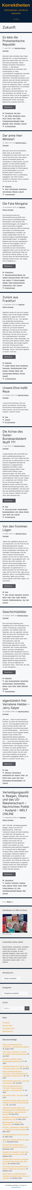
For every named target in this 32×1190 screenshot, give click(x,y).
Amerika (7, 883)
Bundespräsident (8, 512)
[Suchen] (27, 1008)
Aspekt (7, 366)
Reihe (17, 371)
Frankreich (15, 883)
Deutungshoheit (14, 681)
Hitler (23, 775)
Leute (14, 778)
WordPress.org (8, 1031)
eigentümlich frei (8, 775)
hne (4, 280)
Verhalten (17, 124)
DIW (22, 277)
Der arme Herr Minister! (12, 137)
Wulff (8, 514)
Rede (22, 121)
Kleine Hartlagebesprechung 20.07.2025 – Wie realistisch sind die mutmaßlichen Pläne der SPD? (15, 1074)
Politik (25, 886)
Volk (21, 371)
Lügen (18, 597)
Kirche (9, 118)
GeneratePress (16, 1187)
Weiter (10, 902)
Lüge (13, 597)
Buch (18, 366)
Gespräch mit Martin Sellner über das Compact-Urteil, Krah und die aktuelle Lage (16, 1103)
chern (7, 189)
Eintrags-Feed (7, 1025)
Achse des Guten (11, 509)
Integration (18, 595)
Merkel (26, 512)
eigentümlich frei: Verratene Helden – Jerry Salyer (16, 704)
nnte (14, 118)
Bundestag (16, 116)
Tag (23, 600)
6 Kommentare (10, 288)
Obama (9, 886)
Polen (14, 686)
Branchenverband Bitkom (13, 275)
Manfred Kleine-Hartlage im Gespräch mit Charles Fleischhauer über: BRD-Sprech (16, 1161)
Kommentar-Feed (8, 1028)
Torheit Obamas (8, 888)
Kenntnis (26, 595)
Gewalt (11, 595)
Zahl (14, 285)
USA (18, 888)
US (15, 888)
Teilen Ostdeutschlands (16, 283)
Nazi (18, 778)
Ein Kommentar (10, 422)
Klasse (5, 686)
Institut (8, 280)
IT (12, 280)
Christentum (9, 113)
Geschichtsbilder (14, 612)
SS (24, 780)
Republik (5, 124)
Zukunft (24, 124)
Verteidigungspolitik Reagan (12, 891)
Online (15, 886)
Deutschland (16, 773)
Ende (24, 368)
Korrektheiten (16, 5)
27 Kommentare (10, 126)
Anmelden (6, 1022)
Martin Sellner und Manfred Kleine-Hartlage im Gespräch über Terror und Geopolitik (16, 1176)
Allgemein (8, 186)
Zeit (12, 514)
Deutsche (8, 773)
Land (9, 686)
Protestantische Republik (11, 121)
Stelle (19, 686)
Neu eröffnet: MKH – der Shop (13, 1095)
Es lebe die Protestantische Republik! (14, 40)
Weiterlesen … (9, 107)
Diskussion (6, 368)
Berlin (10, 116)
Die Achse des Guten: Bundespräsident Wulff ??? (14, 437)
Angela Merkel (22, 509)
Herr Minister (7, 192)
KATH (4, 118)
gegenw (17, 775)
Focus (23, 116)
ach (6, 116)
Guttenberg (23, 189)
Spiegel (5, 283)
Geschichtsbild (8, 684)
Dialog (21, 512)
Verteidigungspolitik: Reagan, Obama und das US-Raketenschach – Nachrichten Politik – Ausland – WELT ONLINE (16, 803)
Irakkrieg (22, 883)
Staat (11, 124)
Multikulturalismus (15, 600)
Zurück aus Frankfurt (10, 299)
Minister (15, 192)
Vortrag (22, 373)
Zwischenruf (9, 272)
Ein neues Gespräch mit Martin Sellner (16, 1134)
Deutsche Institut (14, 277)
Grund (26, 277)
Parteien (11, 371)
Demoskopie (14, 189)
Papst (18, 118)
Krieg (9, 778)
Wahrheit (25, 686)
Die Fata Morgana (15, 203)
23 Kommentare (10, 379)
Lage (9, 597)
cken (6, 595)
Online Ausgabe (19, 280)
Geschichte (24, 681)
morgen (5, 371)
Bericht (12, 366)
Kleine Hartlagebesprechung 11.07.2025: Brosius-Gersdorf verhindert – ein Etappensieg (13, 1088)
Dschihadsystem (16, 368)
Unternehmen (7, 285)
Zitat (6, 417)
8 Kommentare (10, 691)
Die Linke (17, 113)
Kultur (4, 597)
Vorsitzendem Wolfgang (11, 373)
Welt (24, 891)
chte (16, 512)
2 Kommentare (10, 194)
